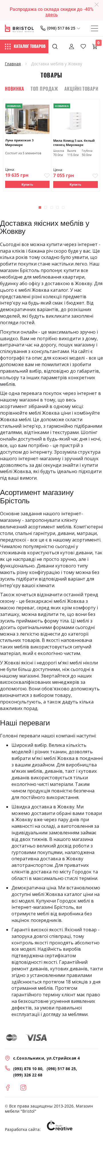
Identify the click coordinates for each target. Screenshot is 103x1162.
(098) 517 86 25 (61, 28)
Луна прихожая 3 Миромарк (19, 142)
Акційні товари (81, 88)
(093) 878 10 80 (27, 1068)
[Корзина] (94, 46)
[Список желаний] (83, 46)
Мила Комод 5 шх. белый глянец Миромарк (74, 142)
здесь (51, 14)
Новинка (14, 88)
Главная (13, 63)
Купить (27, 184)
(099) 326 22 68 (27, 1075)
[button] (40, 207)
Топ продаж (44, 88)
